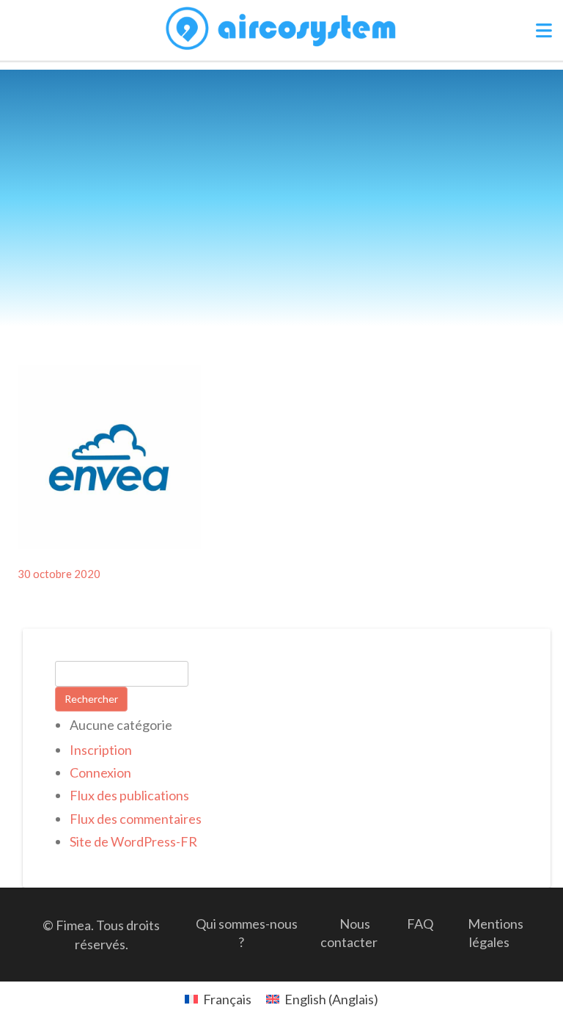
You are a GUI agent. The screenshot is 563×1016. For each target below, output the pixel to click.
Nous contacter (349, 933)
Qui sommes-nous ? (247, 933)
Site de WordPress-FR (133, 841)
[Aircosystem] (282, 29)
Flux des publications (129, 795)
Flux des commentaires (136, 819)
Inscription (101, 750)
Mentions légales (495, 933)
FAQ (420, 924)
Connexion (100, 772)
